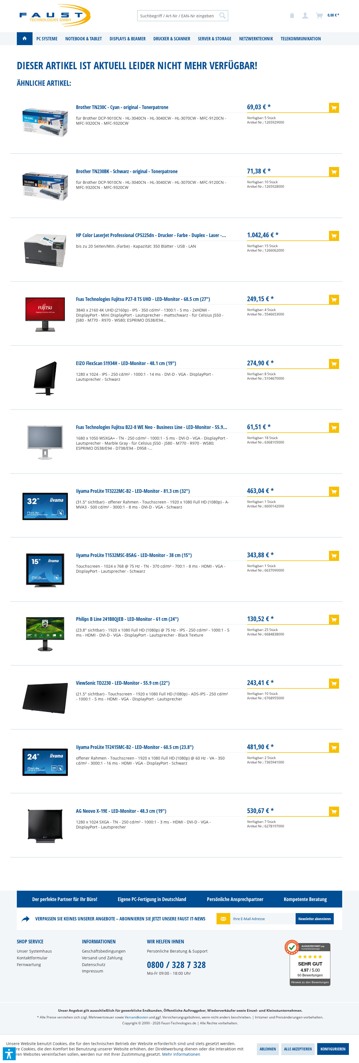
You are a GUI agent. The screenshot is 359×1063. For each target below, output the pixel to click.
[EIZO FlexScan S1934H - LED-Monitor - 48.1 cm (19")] (45, 378)
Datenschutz (93, 964)
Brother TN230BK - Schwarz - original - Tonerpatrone (127, 171)
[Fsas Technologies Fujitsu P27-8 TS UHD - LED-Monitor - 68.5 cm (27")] (45, 314)
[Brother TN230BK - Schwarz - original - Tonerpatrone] (45, 186)
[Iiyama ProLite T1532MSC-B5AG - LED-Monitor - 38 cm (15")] (45, 570)
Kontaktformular (32, 957)
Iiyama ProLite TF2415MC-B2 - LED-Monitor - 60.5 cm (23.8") (135, 747)
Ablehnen (268, 1049)
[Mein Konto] (305, 15)
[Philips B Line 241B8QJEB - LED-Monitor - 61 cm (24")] (45, 634)
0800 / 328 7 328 (176, 964)
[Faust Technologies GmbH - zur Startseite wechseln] (55, 15)
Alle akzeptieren (298, 1049)
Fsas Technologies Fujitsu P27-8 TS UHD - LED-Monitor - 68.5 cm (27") (143, 299)
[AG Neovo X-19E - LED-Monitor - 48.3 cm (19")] (45, 826)
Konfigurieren (333, 1049)
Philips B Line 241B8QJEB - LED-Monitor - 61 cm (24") (127, 619)
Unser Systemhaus (34, 951)
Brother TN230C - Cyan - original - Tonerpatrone (122, 107)
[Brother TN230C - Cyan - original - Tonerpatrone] (45, 122)
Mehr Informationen (181, 1054)
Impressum (92, 971)
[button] (9, 1053)
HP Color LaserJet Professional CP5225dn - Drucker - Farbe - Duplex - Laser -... (151, 235)
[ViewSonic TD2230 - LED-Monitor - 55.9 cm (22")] (45, 698)
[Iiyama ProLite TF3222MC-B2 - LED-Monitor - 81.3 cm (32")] (45, 506)
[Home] (25, 38)
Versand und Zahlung (102, 957)
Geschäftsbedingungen (104, 951)
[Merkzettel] (292, 15)
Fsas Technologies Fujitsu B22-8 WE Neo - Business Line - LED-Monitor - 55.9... (151, 427)
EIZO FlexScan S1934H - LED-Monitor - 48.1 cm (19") (126, 363)
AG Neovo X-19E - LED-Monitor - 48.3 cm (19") (121, 810)
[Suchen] (222, 15)
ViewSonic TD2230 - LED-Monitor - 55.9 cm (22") (123, 682)
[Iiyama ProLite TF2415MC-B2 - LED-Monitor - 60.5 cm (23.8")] (45, 762)
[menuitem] (182, 15)
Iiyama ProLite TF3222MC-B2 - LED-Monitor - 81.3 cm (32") (133, 491)
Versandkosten (136, 1017)
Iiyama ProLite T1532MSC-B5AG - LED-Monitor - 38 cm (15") (134, 555)
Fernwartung (29, 964)
